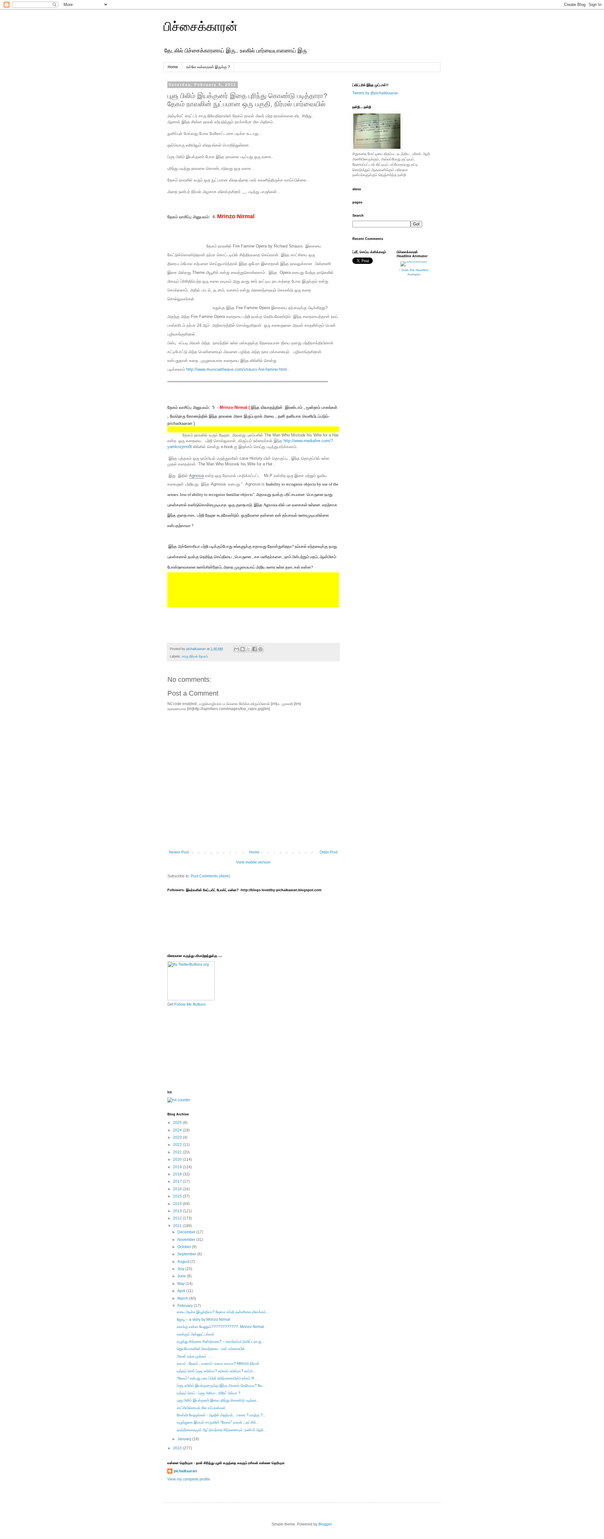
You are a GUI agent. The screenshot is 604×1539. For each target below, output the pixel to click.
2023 (178, 1137)
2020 (178, 1159)
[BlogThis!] (242, 649)
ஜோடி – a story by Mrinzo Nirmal (203, 1319)
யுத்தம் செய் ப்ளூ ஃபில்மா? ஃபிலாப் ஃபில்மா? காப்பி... (216, 1371)
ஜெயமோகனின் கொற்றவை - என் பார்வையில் (211, 1349)
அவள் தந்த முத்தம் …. (194, 1356)
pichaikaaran (185, 1471)
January (184, 1439)
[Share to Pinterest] (260, 649)
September (187, 1254)
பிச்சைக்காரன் (201, 26)
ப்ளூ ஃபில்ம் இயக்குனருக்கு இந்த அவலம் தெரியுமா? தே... (221, 1385)
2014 (178, 1204)
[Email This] (236, 649)
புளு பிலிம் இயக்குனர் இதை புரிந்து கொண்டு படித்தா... (218, 1400)
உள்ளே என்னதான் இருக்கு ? (208, 67)
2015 (178, 1196)
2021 (178, 1152)
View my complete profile (188, 1479)
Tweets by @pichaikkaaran (375, 93)
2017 (178, 1181)
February (185, 1305)
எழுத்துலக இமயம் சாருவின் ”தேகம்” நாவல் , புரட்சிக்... (218, 1422)
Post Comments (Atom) (210, 876)
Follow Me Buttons (190, 1004)
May (181, 1283)
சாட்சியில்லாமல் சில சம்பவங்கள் (201, 1408)
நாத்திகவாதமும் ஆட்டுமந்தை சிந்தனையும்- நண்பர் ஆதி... (221, 1430)
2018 (178, 1174)
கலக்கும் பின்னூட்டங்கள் (196, 1334)
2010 (178, 1448)
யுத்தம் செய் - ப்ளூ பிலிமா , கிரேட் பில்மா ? (208, 1393)
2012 (178, 1218)
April (181, 1291)
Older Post (329, 852)
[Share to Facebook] (254, 649)
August (183, 1261)
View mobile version (253, 862)
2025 (178, 1122)
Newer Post (179, 852)
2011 (178, 1226)
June (182, 1276)
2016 (178, 1189)
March (183, 1298)
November (186, 1239)
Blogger (325, 1524)
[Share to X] (248, 649)
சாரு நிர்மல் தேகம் (195, 656)
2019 (178, 1167)
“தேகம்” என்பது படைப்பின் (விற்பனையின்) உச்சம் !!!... (217, 1378)
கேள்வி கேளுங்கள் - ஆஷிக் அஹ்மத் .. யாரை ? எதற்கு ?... (221, 1415)
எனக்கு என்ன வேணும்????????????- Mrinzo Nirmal (220, 1327)
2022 (178, 1144)
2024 (178, 1130)
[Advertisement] (198, 1048)
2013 (178, 1211)
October (184, 1247)
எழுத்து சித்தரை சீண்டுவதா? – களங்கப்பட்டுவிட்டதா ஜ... (220, 1341)
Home (173, 67)
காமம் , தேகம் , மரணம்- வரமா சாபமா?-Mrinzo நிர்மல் (218, 1363)
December (186, 1232)
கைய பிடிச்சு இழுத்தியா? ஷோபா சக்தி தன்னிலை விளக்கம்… (223, 1312)
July (181, 1269)
